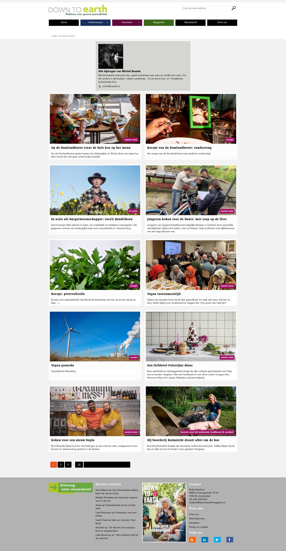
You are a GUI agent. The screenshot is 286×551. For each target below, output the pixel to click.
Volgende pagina (95, 464)
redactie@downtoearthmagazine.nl (207, 502)
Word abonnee (197, 518)
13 (79, 465)
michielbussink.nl (111, 86)
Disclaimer (194, 522)
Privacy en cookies (198, 527)
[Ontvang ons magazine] (71, 493)
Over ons (194, 514)
